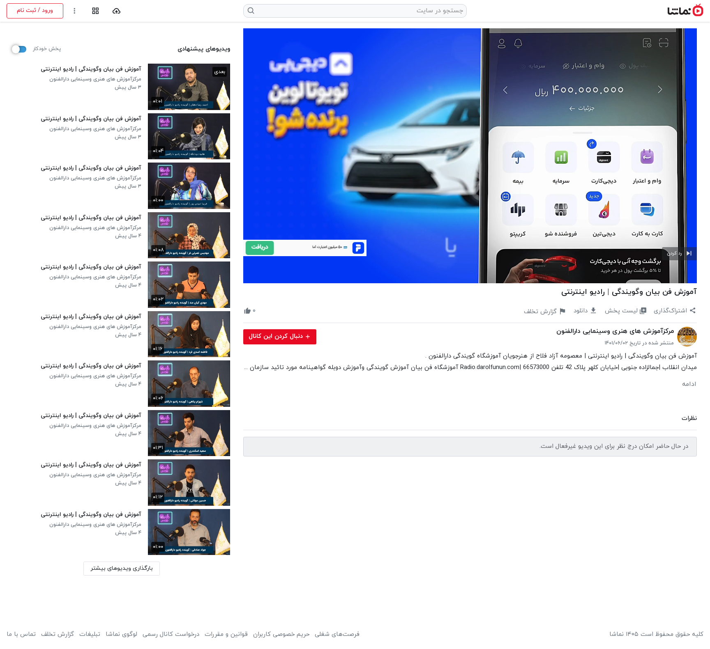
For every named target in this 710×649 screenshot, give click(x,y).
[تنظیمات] (74, 11)
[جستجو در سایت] (251, 10)
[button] (679, 253)
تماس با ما (21, 635)
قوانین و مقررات (226, 635)
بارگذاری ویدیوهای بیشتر (121, 568)
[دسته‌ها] (95, 11)
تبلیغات (89, 635)
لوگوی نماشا (121, 635)
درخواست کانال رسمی (171, 635)
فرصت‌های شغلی (337, 635)
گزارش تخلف (57, 635)
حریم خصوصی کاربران (281, 635)
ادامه (689, 384)
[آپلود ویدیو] (116, 10)
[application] (470, 155)
